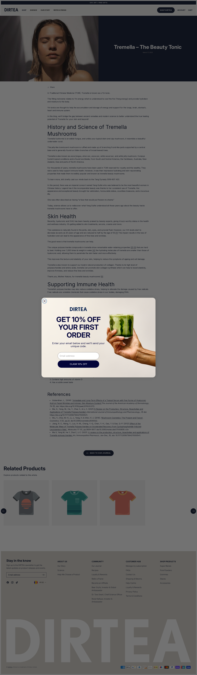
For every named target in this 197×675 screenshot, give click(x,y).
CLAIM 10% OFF (78, 364)
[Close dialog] (44, 301)
